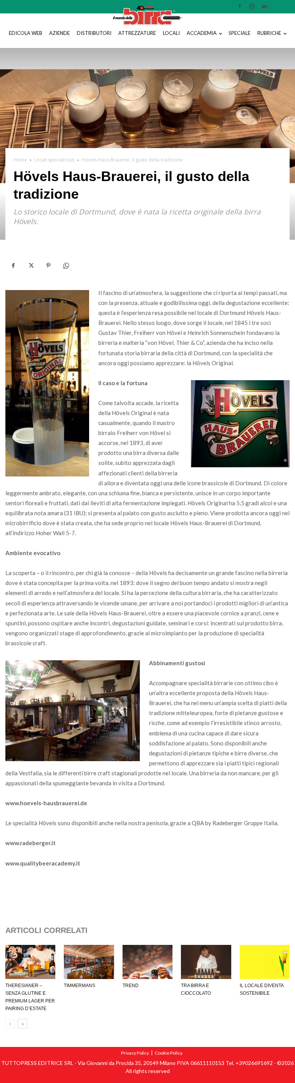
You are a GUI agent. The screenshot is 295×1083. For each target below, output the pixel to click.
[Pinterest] (48, 266)
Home (20, 160)
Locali (171, 33)
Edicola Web (25, 33)
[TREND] (147, 962)
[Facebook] (13, 266)
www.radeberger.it (30, 842)
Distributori (94, 33)
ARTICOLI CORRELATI (46, 930)
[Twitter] (30, 266)
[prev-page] (10, 1024)
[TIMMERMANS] (89, 962)
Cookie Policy (168, 1053)
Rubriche (269, 33)
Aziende (59, 33)
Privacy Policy (135, 1053)
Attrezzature (137, 33)
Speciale (239, 33)
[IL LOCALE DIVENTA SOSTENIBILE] (265, 962)
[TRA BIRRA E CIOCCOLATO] (206, 962)
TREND (131, 985)
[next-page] (22, 1024)
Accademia (202, 33)
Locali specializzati (54, 160)
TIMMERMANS (79, 985)
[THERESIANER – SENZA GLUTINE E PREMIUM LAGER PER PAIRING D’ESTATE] (30, 962)
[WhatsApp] (66, 266)
